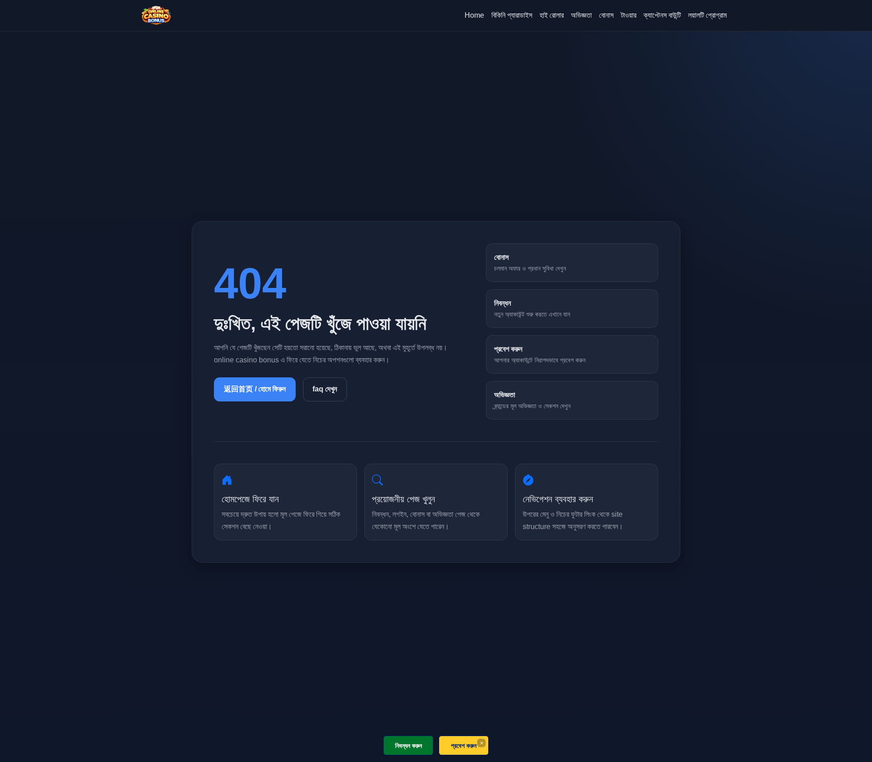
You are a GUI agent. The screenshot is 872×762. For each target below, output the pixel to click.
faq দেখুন (324, 389)
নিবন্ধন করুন (408, 745)
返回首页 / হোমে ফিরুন (255, 389)
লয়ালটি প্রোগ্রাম (707, 15)
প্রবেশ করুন (463, 745)
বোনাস (606, 15)
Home (474, 15)
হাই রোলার (552, 15)
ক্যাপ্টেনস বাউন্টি (662, 15)
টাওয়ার (628, 15)
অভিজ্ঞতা (581, 15)
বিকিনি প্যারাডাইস (511, 15)
